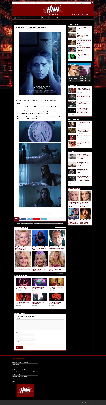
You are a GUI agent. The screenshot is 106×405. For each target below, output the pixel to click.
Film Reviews (26, 17)
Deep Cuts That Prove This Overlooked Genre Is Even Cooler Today (39, 248)
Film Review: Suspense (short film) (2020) (55, 302)
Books (32, 17)
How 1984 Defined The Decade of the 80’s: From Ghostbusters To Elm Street (84, 49)
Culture (57, 17)
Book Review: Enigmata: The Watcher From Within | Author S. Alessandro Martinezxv (83, 130)
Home (15, 22)
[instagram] (83, 3)
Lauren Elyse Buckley (48, 223)
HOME (15, 17)
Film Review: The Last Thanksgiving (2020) (21, 288)
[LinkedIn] (80, 3)
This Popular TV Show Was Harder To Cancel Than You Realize (56, 269)
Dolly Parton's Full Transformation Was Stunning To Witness (20, 248)
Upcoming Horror (49, 2)
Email (17, 337)
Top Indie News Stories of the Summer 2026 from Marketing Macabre (83, 90)
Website (17, 341)
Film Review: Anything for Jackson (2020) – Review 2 (56, 288)
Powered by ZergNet (61, 273)
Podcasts (51, 17)
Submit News (41, 2)
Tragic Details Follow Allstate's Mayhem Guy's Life (56, 247)
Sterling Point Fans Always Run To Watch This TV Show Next (85, 79)
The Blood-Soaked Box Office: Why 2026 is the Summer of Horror (84, 42)
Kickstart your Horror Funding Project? (20, 369)
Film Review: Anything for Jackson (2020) (23, 302)
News (19, 17)
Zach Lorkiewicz (59, 223)
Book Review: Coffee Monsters (84, 135)
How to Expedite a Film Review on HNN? (21, 376)
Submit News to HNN (17, 367)
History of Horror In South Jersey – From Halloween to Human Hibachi (83, 35)
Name (17, 332)
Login (13, 381)
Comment (18, 318)
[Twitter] (77, 3)
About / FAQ (28, 2)
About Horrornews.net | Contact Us (20, 362)
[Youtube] (81, 3)
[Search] (92, 3)
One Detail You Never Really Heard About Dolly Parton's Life (22, 269)
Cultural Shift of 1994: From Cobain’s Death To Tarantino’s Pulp (83, 56)
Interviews (44, 17)
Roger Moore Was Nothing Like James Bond (73, 78)
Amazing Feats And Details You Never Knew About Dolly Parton (73, 204)
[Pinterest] (78, 3)
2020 (19, 223)
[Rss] (74, 3)
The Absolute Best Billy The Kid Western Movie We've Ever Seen (85, 221)
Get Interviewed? (16, 374)
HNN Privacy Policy (16, 379)
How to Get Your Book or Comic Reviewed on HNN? (23, 371)
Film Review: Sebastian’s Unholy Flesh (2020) (38, 288)
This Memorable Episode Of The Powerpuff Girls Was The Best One (73, 221)
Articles (38, 17)
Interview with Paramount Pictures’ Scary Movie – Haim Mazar (83, 171)
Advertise (34, 2)
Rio (18, 29)
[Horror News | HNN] (53, 10)
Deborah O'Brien (38, 223)
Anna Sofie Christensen (27, 223)
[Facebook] (75, 3)
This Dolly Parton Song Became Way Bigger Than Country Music (39, 269)
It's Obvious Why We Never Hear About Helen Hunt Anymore (85, 204)
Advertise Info (15, 364)
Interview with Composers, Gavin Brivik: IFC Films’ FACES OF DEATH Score (83, 164)
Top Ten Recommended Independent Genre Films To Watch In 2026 (83, 96)
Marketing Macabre (59, 2)
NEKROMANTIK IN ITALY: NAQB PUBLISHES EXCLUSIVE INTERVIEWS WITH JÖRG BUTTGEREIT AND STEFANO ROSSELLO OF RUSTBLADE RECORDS (79, 179)
